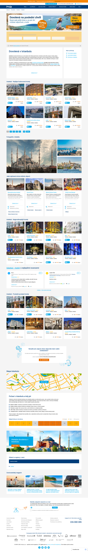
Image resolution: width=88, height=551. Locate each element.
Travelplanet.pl (58, 544)
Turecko (18, 9)
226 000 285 (76, 522)
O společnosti (39, 527)
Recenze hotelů (10, 527)
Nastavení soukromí (54, 520)
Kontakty (37, 529)
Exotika (8, 523)
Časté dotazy (24, 518)
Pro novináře (38, 518)
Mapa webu (23, 529)
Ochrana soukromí (54, 518)
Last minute (9, 521)
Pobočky (37, 523)
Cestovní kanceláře (11, 518)
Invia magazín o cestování (26, 527)
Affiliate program (39, 520)
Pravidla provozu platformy (56, 521)
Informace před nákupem (26, 520)
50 (24, 131)
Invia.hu (52, 544)
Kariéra (37, 521)
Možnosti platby (24, 525)
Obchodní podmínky (25, 521)
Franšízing (38, 525)
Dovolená (13, 9)
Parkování (9, 525)
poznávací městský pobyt (37, 62)
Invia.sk (48, 544)
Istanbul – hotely (13, 268)
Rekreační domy (10, 529)
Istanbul (12, 466)
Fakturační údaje (24, 523)
